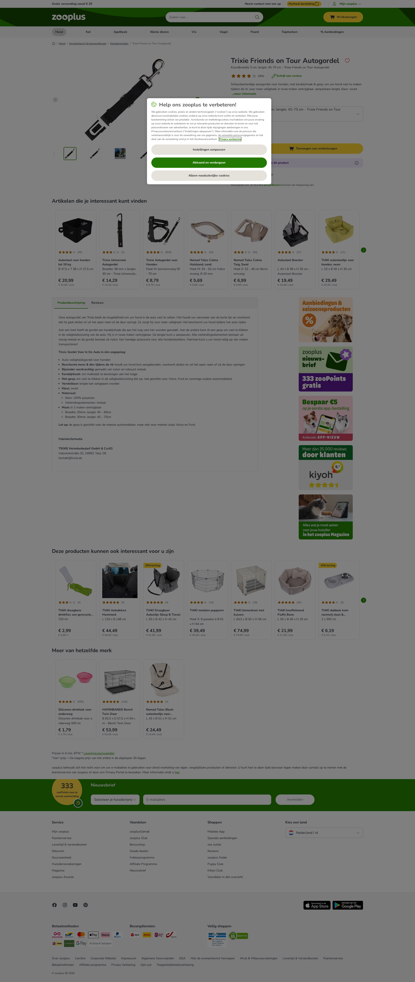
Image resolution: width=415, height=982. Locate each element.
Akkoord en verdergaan (209, 162)
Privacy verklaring (230, 139)
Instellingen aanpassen (209, 150)
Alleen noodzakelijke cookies (209, 175)
